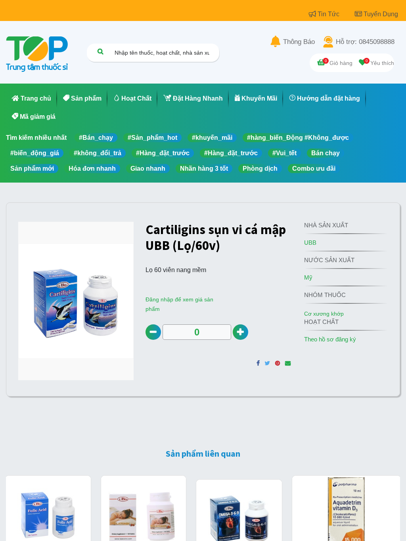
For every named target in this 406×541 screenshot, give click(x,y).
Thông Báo (299, 42)
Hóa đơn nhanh (92, 168)
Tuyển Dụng (381, 14)
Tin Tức (329, 14)
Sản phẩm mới (32, 168)
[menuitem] (31, 99)
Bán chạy (325, 153)
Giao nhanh (147, 168)
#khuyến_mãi (212, 137)
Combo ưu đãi (313, 168)
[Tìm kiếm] (100, 51)
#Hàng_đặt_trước (163, 153)
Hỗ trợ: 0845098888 (365, 42)
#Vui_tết (284, 153)
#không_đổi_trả (97, 153)
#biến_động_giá (34, 153)
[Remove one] (153, 332)
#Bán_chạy (96, 137)
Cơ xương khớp (324, 314)
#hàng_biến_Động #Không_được (298, 137)
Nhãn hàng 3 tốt (204, 168)
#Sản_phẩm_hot (152, 137)
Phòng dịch (260, 168)
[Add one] (240, 332)
